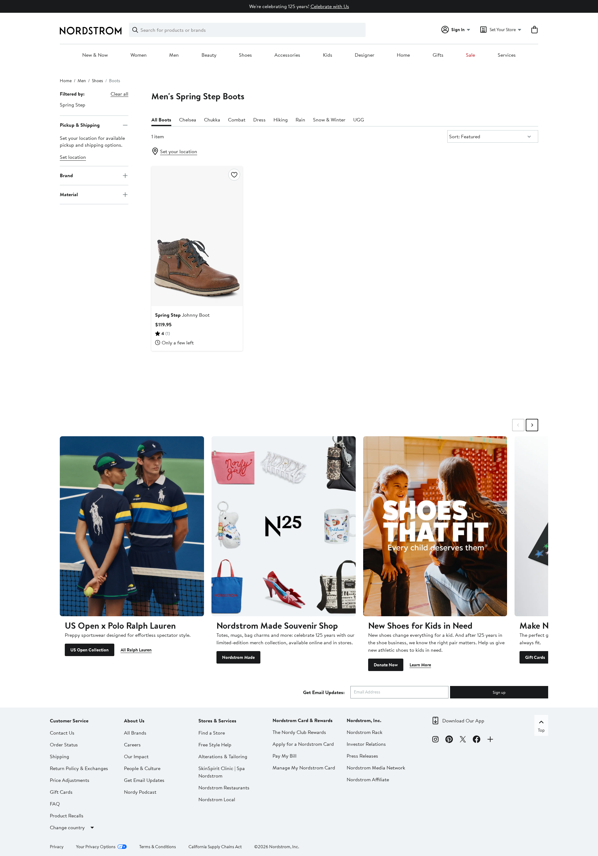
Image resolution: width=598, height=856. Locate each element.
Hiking (280, 119)
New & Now (95, 55)
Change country (67, 827)
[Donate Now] (435, 526)
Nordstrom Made (238, 657)
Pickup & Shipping (80, 124)
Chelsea (187, 119)
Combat (236, 119)
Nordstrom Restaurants (223, 787)
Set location (73, 157)
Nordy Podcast (140, 791)
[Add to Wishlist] (234, 175)
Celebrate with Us (330, 6)
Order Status (64, 744)
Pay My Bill (285, 755)
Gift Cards (535, 657)
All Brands (135, 732)
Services (507, 55)
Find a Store (211, 732)
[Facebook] (476, 740)
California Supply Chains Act (215, 847)
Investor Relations (366, 743)
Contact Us (62, 732)
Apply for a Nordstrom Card (303, 743)
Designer (364, 55)
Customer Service (69, 720)
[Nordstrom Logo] (90, 31)
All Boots (161, 119)
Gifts (438, 55)
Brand (66, 175)
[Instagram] (435, 740)
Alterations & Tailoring (222, 756)
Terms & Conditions (157, 847)
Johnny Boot (182, 314)
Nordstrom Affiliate (368, 779)
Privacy (57, 847)
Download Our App (463, 720)
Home (403, 55)
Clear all (119, 94)
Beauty (209, 55)
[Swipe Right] (532, 425)
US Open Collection (89, 650)
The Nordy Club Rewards (299, 732)
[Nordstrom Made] (283, 526)
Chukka (212, 119)
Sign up (499, 692)
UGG (358, 119)
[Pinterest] (449, 740)
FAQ (55, 803)
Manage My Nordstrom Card (304, 767)
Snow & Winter (329, 119)
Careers (132, 744)
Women (139, 55)
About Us (134, 720)
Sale (470, 55)
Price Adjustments (69, 780)
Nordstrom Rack (364, 732)
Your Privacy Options (96, 847)
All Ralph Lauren (136, 650)
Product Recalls (66, 815)
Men (174, 55)
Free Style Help (214, 744)
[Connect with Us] (490, 740)
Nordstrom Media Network (376, 767)
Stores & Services (217, 720)
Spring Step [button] (72, 104)
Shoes (245, 55)
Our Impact (136, 756)
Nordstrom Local (216, 799)
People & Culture (142, 768)
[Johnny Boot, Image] (196, 236)
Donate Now (386, 665)
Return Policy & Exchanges (79, 768)
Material (69, 194)
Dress (259, 119)
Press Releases (362, 755)
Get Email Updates (144, 780)
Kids (327, 55)
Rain (300, 119)
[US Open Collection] (132, 526)
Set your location (178, 151)
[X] (463, 740)
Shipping (59, 756)
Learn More (420, 665)
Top (541, 730)
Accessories (287, 55)
